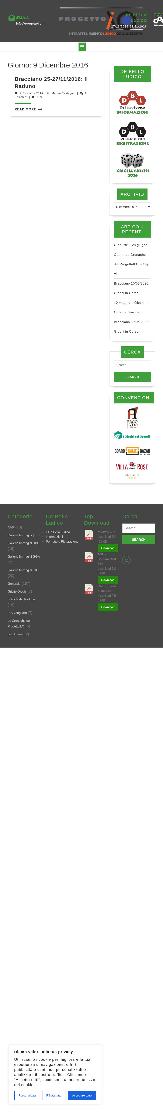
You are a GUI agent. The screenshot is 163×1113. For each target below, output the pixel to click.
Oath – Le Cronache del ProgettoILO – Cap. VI (132, 264)
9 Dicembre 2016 (31, 93)
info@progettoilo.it (30, 23)
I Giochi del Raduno (21, 599)
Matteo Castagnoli (64, 93)
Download (108, 548)
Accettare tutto (82, 1095)
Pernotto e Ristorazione (62, 541)
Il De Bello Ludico (58, 532)
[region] (55, 1075)
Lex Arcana (15, 634)
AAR (11, 527)
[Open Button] (82, 46)
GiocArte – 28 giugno (130, 245)
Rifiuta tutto (54, 1095)
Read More (25, 109)
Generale (14, 583)
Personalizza (27, 1095)
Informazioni (54, 536)
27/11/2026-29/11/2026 (129, 26)
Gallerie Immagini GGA (24, 556)
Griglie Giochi (17, 591)
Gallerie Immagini (20, 535)
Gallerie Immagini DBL (23, 543)
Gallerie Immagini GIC (23, 570)
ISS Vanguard (17, 613)
